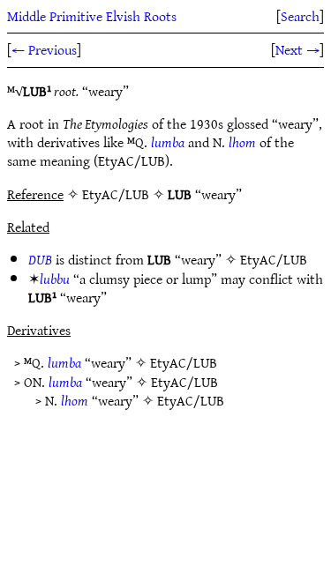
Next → (297, 49)
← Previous (44, 49)
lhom (242, 142)
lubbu (55, 278)
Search (300, 16)
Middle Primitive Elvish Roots (92, 16)
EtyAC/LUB (273, 259)
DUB (40, 259)
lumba (167, 142)
